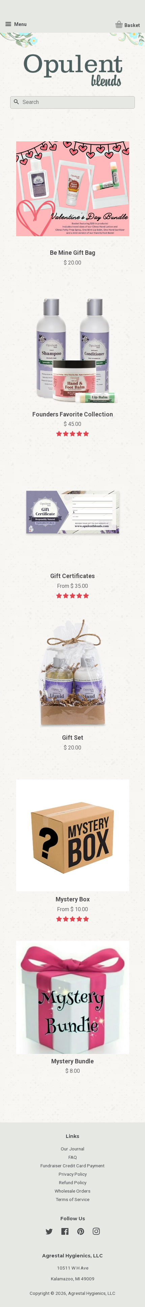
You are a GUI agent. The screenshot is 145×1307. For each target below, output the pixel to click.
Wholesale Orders (72, 1191)
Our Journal (72, 1148)
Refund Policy (72, 1182)
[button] (72, 434)
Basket (131, 25)
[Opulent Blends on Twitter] (49, 1232)
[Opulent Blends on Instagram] (96, 1232)
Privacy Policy (73, 1174)
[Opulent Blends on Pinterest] (80, 1232)
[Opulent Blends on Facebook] (65, 1232)
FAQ (72, 1157)
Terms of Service (72, 1199)
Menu (20, 24)
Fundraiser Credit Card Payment (72, 1165)
